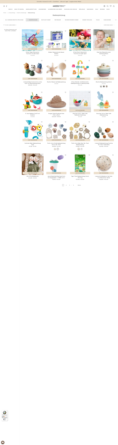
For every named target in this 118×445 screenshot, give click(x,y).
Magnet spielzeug (87, 19)
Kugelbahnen (107, 19)
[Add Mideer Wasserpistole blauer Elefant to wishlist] (65, 31)
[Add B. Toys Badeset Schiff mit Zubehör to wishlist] (42, 92)
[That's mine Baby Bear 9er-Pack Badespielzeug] (55, 149)
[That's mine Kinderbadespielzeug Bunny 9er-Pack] (56, 131)
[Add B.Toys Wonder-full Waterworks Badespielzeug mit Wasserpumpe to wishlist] (89, 61)
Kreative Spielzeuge (21, 12)
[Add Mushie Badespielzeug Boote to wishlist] (113, 61)
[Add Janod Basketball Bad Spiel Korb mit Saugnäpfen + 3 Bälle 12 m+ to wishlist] (65, 155)
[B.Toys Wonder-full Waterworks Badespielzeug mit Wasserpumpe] (80, 70)
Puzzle (98, 19)
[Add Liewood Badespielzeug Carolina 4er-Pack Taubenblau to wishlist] (113, 122)
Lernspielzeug (11, 12)
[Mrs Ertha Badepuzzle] (32, 164)
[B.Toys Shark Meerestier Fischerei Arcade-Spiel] (80, 40)
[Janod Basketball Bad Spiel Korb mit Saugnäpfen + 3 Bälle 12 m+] (56, 164)
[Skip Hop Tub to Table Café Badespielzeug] (104, 101)
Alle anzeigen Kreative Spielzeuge (14, 19)
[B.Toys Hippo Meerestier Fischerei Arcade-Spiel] (32, 40)
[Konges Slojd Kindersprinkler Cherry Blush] (56, 101)
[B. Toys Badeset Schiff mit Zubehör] (32, 101)
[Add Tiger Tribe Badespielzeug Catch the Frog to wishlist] (89, 155)
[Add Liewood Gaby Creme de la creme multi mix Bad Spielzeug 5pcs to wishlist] (42, 61)
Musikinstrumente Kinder (71, 19)
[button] (31, 9)
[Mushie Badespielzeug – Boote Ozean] (104, 86)
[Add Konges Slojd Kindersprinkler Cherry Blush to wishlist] (65, 92)
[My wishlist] (111, 6)
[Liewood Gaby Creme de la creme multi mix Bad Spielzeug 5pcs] (32, 70)
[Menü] (7, 411)
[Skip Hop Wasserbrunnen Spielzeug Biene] (104, 40)
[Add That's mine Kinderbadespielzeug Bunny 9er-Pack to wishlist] (65, 122)
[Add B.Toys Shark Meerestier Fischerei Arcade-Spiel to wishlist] (89, 31)
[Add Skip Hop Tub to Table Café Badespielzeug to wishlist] (113, 92)
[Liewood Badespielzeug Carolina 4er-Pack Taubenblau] (104, 131)
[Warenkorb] (113, 6)
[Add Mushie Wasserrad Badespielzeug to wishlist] (65, 61)
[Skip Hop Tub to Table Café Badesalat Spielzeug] (80, 101)
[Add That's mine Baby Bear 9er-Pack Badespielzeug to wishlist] (89, 122)
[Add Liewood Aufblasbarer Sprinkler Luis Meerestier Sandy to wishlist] (113, 155)
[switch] (4, 419)
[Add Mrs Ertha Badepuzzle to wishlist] (42, 155)
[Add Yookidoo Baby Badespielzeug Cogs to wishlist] (42, 122)
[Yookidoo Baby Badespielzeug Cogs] (32, 131)
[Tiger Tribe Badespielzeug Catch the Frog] (80, 164)
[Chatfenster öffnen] (2, 442)
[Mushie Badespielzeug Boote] (104, 70)
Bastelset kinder (45, 19)
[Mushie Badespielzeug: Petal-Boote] (106, 86)
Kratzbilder (58, 19)
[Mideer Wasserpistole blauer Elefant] (56, 40)
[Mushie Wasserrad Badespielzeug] (56, 70)
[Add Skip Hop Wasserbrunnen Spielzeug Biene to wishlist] (113, 31)
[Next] (115, 19)
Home (4, 12)
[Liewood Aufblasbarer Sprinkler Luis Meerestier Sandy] (104, 164)
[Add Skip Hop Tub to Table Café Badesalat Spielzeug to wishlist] (89, 92)
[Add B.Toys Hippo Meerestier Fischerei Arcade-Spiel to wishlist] (42, 31)
